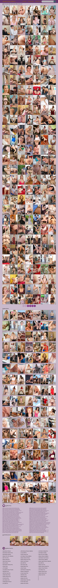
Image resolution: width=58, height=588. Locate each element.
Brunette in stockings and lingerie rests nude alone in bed (10, 532)
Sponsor (24, 1)
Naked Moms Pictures (7, 581)
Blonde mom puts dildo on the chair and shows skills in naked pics (38, 518)
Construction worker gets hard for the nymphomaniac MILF (37, 517)
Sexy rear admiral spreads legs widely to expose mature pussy (38, 509)
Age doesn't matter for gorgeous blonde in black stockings (10, 520)
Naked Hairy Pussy (6, 574)
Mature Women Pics (43, 573)
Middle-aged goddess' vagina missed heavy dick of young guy (11, 521)
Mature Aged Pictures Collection (45, 561)
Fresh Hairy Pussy (24, 581)
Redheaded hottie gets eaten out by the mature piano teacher (38, 521)
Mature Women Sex (7, 576)
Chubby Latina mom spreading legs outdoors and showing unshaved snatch (13, 512)
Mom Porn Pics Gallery (43, 554)
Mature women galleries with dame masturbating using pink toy (11, 528)
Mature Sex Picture (24, 583)
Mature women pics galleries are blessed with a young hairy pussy (11, 517)
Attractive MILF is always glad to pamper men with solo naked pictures (39, 527)
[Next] (35, 306)
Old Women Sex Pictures (43, 557)
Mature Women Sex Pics (25, 559)
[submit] (55, 1)
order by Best (31, 1)
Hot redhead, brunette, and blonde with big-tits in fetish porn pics (38, 511)
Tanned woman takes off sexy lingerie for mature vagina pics (11, 515)
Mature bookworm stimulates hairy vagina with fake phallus (11, 531)
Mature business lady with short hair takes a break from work (38, 528)
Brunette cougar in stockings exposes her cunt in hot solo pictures (38, 526)
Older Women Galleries (43, 559)
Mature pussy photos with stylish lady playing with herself (10, 523)
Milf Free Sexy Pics (6, 573)
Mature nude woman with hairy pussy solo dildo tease (37, 532)
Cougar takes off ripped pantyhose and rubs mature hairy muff (11, 516)
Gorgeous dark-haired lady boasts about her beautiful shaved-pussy (39, 520)
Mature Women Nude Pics (44, 566)
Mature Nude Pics (6, 559)
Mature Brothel (24, 576)
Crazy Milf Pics (24, 552)
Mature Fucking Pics (25, 571)
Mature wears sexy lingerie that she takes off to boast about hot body (12, 529)
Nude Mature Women (7, 554)
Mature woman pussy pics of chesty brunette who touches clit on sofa (12, 510)
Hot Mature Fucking (42, 552)
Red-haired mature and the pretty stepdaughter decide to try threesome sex (40, 523)
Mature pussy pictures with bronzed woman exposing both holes (11, 509)
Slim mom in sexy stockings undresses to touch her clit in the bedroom (12, 522)
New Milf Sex (41, 562)
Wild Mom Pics (24, 574)
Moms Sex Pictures (24, 561)
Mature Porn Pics (24, 578)
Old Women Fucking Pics (26, 569)
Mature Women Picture (25, 557)
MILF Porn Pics (6, 557)
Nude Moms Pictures (7, 551)
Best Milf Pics (23, 562)
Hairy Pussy (5, 566)
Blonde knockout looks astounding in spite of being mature (37, 512)
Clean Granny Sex (24, 554)
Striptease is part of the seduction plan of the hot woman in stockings (39, 516)
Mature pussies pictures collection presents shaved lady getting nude (12, 518)
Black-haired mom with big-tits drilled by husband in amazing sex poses (39, 510)
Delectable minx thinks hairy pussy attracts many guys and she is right (39, 531)
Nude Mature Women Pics (8, 552)
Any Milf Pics (5, 583)
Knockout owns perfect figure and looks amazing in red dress (38, 514)
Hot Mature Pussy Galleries (26, 556)
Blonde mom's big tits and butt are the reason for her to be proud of (12, 526)
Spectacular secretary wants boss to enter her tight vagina (37, 529)
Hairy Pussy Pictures (7, 561)
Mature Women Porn (43, 571)
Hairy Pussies (5, 562)
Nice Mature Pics (6, 579)
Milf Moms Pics (6, 571)
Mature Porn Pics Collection (8, 556)
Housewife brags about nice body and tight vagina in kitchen (11, 514)
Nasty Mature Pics (24, 566)
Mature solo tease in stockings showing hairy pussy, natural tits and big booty (40, 522)
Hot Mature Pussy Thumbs (8, 569)
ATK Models (5, 568)
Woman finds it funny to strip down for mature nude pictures (11, 527)
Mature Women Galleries (43, 556)
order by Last (38, 1)
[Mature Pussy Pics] (14, 70)
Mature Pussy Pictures (43, 568)
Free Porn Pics (6, 578)
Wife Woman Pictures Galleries (27, 551)
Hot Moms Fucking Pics (43, 551)
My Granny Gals (24, 564)
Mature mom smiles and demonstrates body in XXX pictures (11, 511)
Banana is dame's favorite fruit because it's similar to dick (37, 515)
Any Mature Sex (42, 569)
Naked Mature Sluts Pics (25, 579)
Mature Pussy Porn (9, 1)
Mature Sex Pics (42, 564)
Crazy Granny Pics (24, 573)
